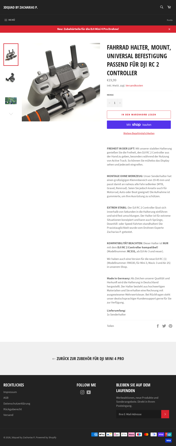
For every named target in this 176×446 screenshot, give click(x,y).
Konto (170, 20)
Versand (8, 415)
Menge (110, 95)
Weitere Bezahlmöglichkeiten (139, 133)
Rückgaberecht (12, 409)
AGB (5, 398)
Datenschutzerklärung (16, 403)
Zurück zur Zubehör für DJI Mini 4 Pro (90, 358)
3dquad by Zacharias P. (20, 7)
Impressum (10, 392)
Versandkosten (134, 85)
